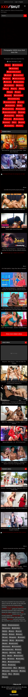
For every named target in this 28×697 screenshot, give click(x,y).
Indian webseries (19, 81)
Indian (8, 65)
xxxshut (5, 677)
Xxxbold (17, 673)
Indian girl (8, 75)
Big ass (6, 88)
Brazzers (9, 607)
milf (4, 658)
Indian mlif (7, 78)
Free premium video (14, 98)
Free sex (21, 102)
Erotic (12, 640)
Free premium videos (10, 102)
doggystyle (8, 95)
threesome (15, 670)
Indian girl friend (19, 75)
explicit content (14, 643)
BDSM (5, 631)
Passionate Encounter (14, 661)
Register (21, 1)
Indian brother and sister (14, 71)
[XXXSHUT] (11, 6)
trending (23, 670)
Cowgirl (18, 91)
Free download (19, 95)
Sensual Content (7, 667)
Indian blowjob (14, 68)
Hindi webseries (10, 105)
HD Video (13, 652)
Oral (15, 122)
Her (20, 652)
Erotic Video (20, 640)
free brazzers (7, 646)
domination (21, 637)
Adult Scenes (7, 628)
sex (16, 667)
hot (4, 655)
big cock (14, 88)
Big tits (22, 88)
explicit (5, 643)
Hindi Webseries (18, 65)
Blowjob (10, 91)
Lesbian (10, 614)
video (5, 673)
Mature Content (18, 655)
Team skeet (6, 670)
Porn (5, 664)
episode (5, 640)
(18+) (6, 614)
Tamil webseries (9, 85)
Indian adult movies (8, 108)
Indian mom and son (19, 78)
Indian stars (8, 81)
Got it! (14, 691)
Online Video (20, 658)
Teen (3, 614)
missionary (7, 122)
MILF (22, 612)
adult (5, 625)
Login (16, 1)
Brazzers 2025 (16, 615)
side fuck (22, 122)
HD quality (10, 619)
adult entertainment (14, 625)
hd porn (5, 652)
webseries (20, 85)
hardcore (19, 649)
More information (14, 694)
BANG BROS (16, 628)
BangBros (9, 608)
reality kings (12, 664)
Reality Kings (15, 607)
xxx (10, 673)
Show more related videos (14, 334)
